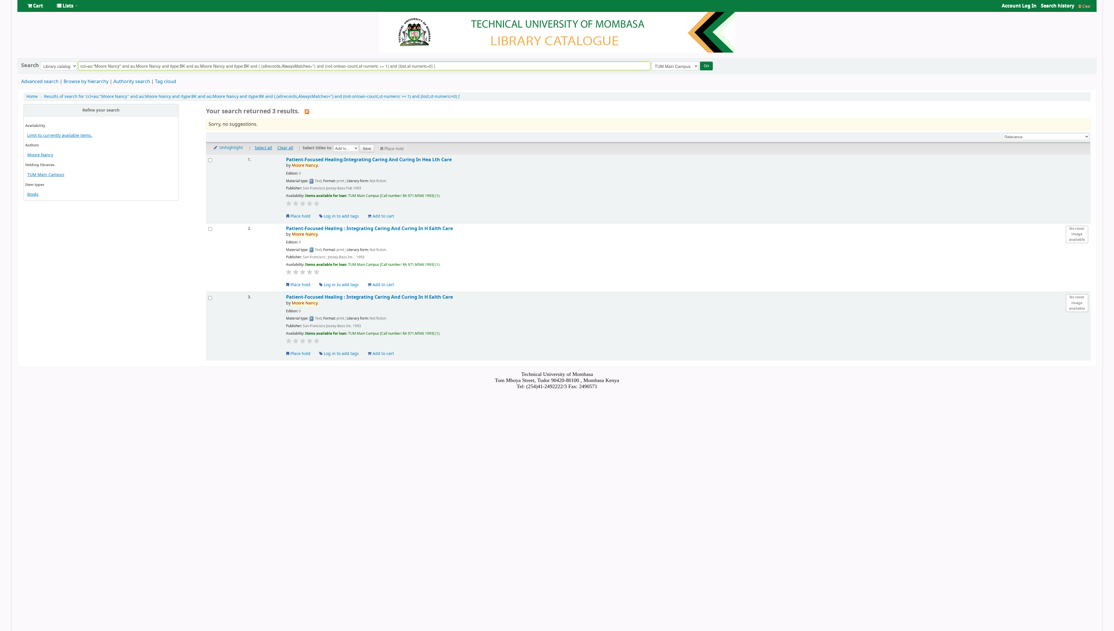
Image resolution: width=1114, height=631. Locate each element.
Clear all (285, 148)
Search (30, 65)
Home (32, 97)
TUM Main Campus (45, 175)
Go (706, 66)
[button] (35, 6)
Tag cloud (165, 81)
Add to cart (382, 216)
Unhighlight (230, 148)
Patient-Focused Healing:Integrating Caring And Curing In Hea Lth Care (369, 159)
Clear (1086, 6)
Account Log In (1019, 5)
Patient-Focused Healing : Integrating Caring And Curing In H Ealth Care (369, 228)
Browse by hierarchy (86, 81)
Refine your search (101, 110)
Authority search (131, 81)
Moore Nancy (40, 155)
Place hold (394, 148)
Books (33, 194)
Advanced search (40, 81)
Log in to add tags (341, 216)
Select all (263, 148)
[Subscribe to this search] (307, 111)
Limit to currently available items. (59, 135)
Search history (1057, 5)
